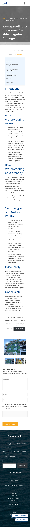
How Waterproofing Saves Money (12, 69)
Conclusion (10, 82)
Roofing (14, 490)
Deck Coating (14, 480)
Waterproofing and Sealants (14, 485)
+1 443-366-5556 (10, 456)
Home (4, 18)
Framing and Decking (14, 483)
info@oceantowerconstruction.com (15, 454)
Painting (14, 495)
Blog (8, 18)
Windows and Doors (14, 498)
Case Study (10, 79)
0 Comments (18, 54)
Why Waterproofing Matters (12, 65)
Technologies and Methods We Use (12, 74)
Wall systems (14, 488)
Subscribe (19, 329)
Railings (14, 493)
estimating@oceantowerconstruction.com (14, 451)
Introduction (10, 61)
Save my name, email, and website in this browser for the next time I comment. (16, 406)
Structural (14, 500)
